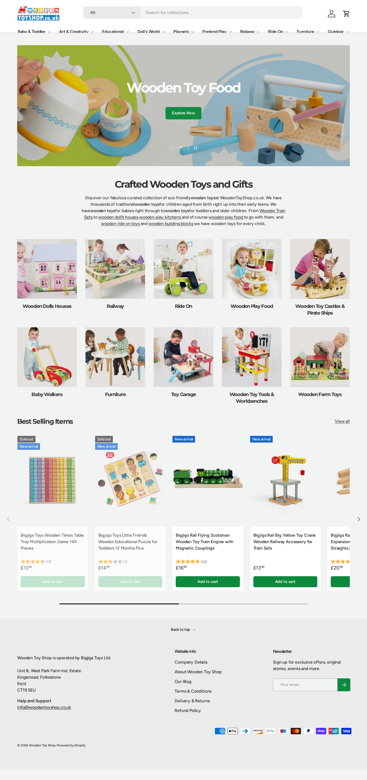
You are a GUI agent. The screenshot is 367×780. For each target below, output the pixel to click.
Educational (113, 31)
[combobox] (193, 12)
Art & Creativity (73, 31)
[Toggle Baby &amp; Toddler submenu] (49, 32)
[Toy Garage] (183, 357)
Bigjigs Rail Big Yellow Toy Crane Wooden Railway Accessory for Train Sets (284, 542)
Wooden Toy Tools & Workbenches (251, 397)
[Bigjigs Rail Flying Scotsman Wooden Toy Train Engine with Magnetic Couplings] (207, 480)
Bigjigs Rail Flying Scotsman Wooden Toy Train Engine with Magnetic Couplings (204, 542)
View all (342, 421)
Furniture (305, 31)
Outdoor (336, 31)
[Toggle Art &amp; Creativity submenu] (92, 32)
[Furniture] (115, 357)
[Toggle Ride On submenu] (287, 32)
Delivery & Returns (192, 700)
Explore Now (183, 113)
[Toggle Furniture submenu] (318, 32)
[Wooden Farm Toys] (320, 357)
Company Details (191, 662)
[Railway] (115, 269)
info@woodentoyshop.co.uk (44, 707)
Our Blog (183, 681)
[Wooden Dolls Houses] (47, 269)
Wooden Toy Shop (42, 745)
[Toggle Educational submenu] (127, 32)
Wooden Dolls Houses (47, 306)
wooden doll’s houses (118, 217)
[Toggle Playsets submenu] (192, 32)
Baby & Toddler (32, 31)
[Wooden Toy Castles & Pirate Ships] (320, 269)
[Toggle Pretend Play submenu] (230, 32)
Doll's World (149, 31)
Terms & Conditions (193, 691)
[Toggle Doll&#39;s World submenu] (163, 32)
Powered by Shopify (71, 745)
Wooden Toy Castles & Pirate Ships (319, 309)
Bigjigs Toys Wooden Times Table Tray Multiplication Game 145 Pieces (52, 542)
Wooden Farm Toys (320, 394)
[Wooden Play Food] (252, 269)
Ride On (275, 31)
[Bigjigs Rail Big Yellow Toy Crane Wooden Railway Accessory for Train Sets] (285, 480)
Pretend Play (214, 31)
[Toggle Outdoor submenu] (347, 32)
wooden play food (226, 217)
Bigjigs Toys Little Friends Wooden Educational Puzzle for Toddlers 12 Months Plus (127, 542)
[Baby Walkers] (47, 357)
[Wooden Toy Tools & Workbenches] (252, 357)
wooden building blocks (171, 223)
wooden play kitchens (160, 217)
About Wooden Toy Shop (198, 671)
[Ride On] (183, 269)
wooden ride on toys (121, 223)
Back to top (181, 629)
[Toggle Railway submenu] (258, 32)
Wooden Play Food (252, 306)
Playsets (181, 31)
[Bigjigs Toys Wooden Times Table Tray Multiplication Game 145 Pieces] (52, 480)
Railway (247, 31)
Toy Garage (183, 394)
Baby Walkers (46, 394)
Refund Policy (188, 710)
